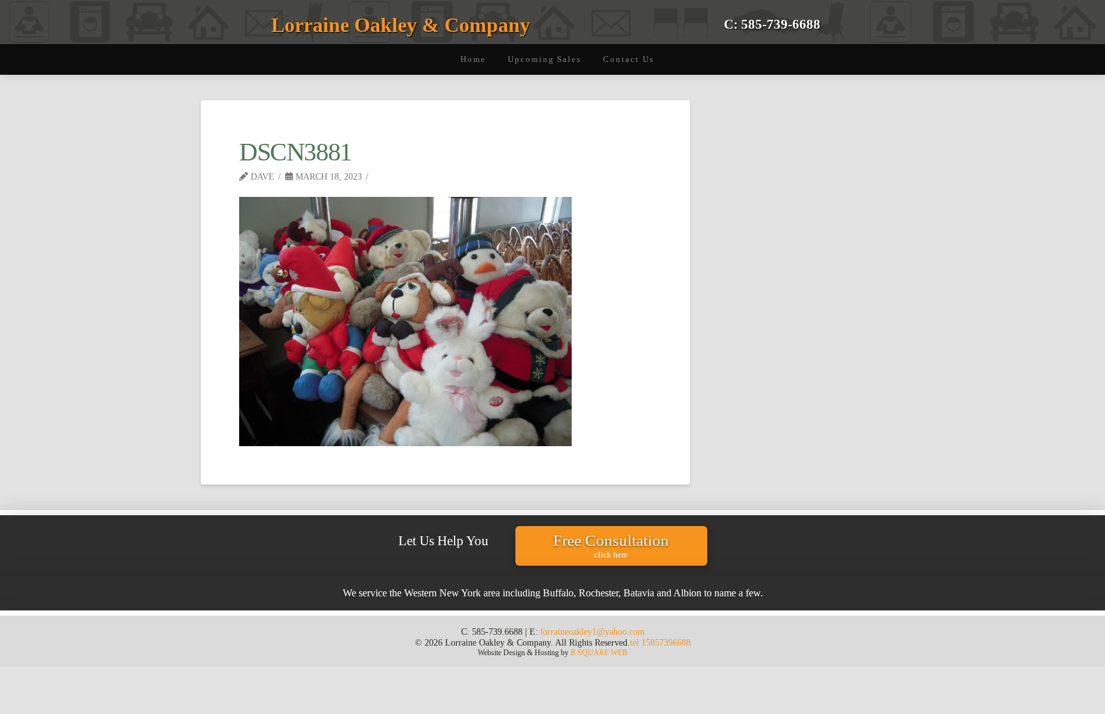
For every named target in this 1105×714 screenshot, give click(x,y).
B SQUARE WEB (598, 652)
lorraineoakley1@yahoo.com (592, 631)
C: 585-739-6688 (772, 24)
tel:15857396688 (660, 642)
